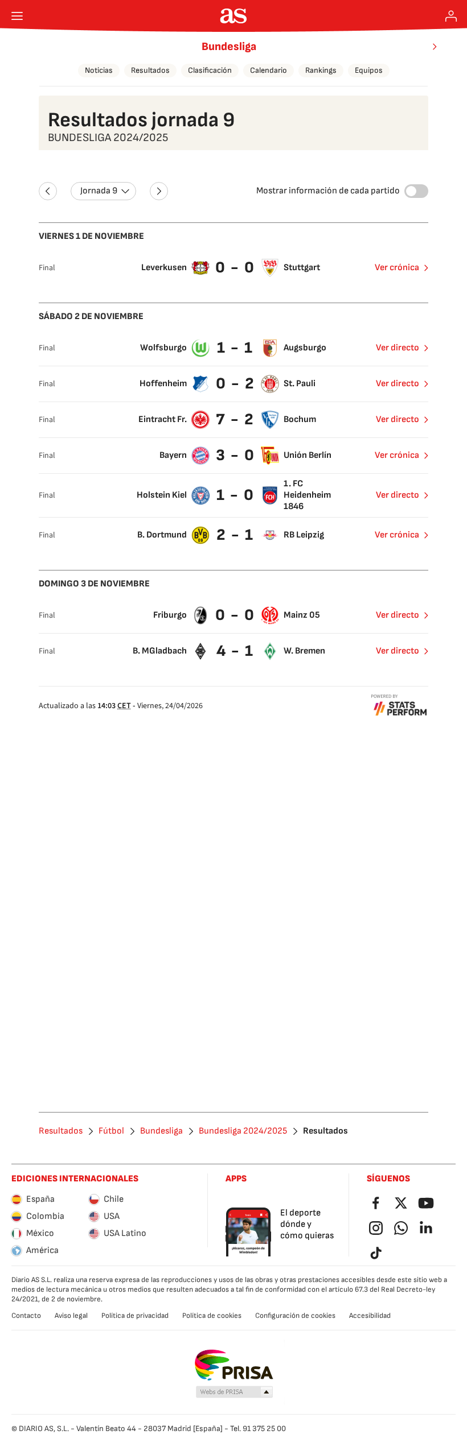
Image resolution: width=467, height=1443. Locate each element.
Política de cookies (211, 1315)
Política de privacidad (135, 1315)
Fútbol (111, 1131)
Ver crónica (397, 267)
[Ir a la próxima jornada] (159, 191)
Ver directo (397, 347)
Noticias (99, 70)
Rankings (321, 70)
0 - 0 (235, 267)
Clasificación (210, 70)
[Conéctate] (451, 16)
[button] (234, 1392)
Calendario (268, 70)
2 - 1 (235, 535)
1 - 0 (235, 495)
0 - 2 (235, 383)
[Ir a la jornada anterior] (48, 191)
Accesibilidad (370, 1315)
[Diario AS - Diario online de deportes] (233, 16)
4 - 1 (235, 651)
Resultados (150, 70)
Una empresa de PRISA (233, 1365)
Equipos (369, 70)
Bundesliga (229, 46)
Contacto (26, 1315)
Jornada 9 (98, 190)
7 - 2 (235, 419)
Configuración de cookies (295, 1315)
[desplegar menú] (17, 16)
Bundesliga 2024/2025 (243, 1131)
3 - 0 (235, 455)
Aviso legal (71, 1315)
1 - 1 (235, 347)
